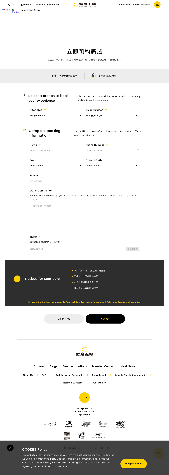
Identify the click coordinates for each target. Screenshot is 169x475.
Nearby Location (141, 5)
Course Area (124, 5)
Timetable (39, 5)
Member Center (102, 366)
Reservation (53, 5)
